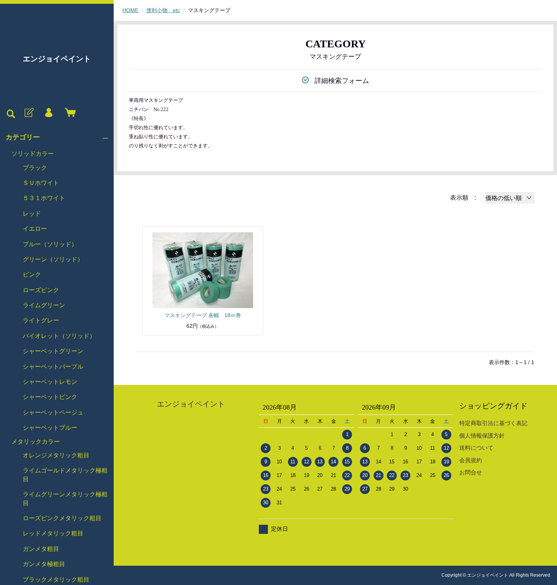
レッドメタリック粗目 (53, 533)
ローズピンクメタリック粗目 (62, 518)
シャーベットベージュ (53, 412)
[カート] (68, 113)
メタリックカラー (35, 441)
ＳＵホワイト (41, 183)
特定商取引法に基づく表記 (493, 423)
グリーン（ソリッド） (53, 259)
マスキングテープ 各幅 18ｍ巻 (202, 315)
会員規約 (470, 460)
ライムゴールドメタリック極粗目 (65, 474)
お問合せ (470, 472)
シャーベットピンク (50, 397)
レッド (32, 213)
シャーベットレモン (50, 382)
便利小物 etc (163, 10)
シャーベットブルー (50, 427)
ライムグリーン (44, 305)
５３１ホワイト (44, 198)
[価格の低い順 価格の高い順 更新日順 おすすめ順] (508, 197)
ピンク (32, 274)
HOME (130, 10)
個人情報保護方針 (482, 435)
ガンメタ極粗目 (44, 564)
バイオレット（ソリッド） (59, 336)
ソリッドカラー (32, 153)
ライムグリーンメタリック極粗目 (65, 498)
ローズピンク (41, 290)
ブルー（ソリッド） (50, 244)
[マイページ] (48, 113)
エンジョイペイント (57, 59)
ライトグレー (41, 320)
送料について (476, 447)
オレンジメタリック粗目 (56, 455)
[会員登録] (28, 113)
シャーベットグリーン (53, 351)
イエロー (35, 228)
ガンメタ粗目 (41, 549)
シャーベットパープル (53, 366)
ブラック (35, 167)
